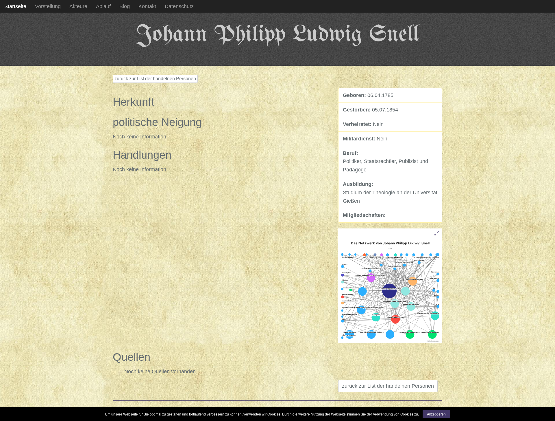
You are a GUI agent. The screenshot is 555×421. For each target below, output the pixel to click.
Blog (124, 6)
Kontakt (147, 6)
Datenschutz (179, 6)
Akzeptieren (436, 413)
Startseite (15, 6)
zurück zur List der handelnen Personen (155, 78)
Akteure (78, 6)
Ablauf (103, 6)
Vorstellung (48, 6)
